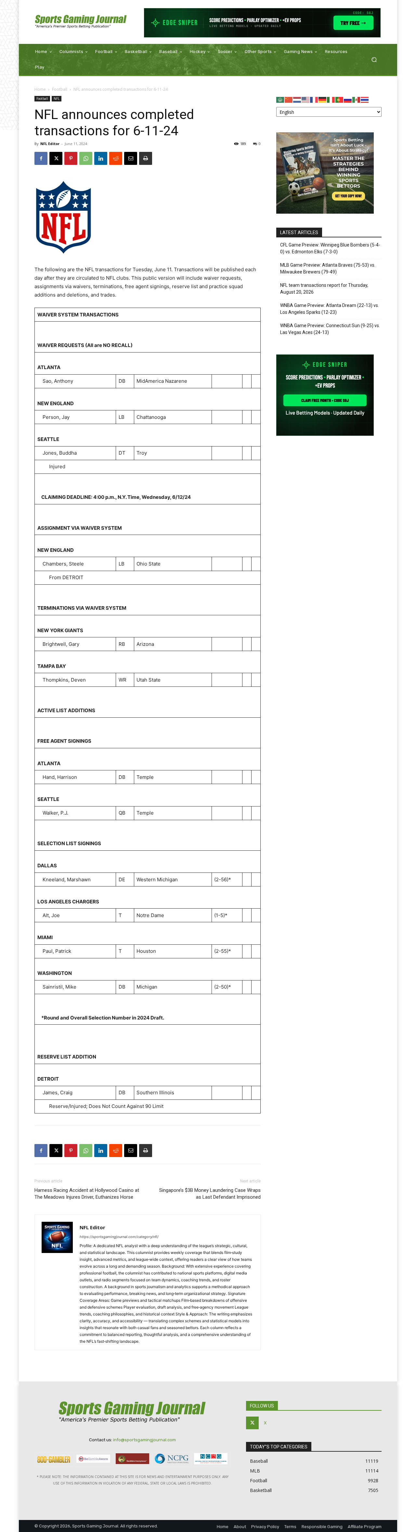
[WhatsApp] (85, 158)
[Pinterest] (70, 158)
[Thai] (365, 99)
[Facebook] (40, 158)
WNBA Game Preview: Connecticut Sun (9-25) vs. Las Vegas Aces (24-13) (330, 329)
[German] (322, 99)
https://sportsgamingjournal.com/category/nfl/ (119, 1236)
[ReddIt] (115, 158)
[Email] (130, 158)
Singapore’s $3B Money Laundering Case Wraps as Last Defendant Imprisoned (210, 1193)
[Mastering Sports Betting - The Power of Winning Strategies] (325, 212)
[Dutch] (297, 99)
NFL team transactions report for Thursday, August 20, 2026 (324, 289)
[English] (306, 99)
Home (40, 89)
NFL (56, 98)
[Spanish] (356, 99)
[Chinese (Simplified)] (289, 99)
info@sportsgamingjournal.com (144, 1439)
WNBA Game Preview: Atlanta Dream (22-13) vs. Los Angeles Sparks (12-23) (329, 309)
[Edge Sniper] (262, 22)
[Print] (145, 158)
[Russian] (348, 99)
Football (59, 89)
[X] (55, 158)
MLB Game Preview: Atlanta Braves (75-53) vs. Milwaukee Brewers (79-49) (327, 268)
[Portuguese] (339, 99)
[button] (374, 59)
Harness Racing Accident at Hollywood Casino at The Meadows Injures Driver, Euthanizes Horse (86, 1193)
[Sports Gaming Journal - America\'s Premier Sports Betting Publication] (81, 22)
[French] (314, 99)
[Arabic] (280, 99)
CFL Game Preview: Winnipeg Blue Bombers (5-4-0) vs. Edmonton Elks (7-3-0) (330, 248)
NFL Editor (49, 143)
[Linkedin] (100, 158)
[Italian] (331, 99)
